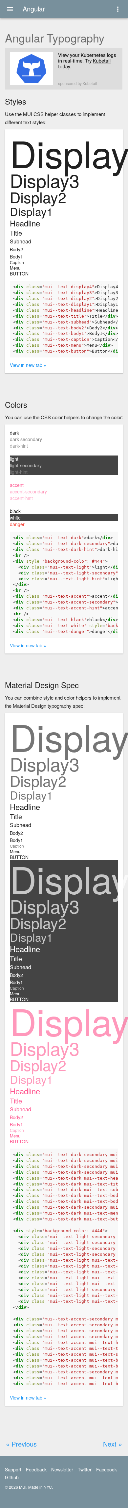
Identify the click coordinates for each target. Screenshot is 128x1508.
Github (12, 1477)
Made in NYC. (40, 1487)
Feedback (36, 1469)
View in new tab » (28, 365)
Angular (34, 8)
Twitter (85, 1469)
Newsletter (62, 1469)
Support (13, 1469)
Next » (112, 1444)
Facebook (106, 1469)
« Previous (21, 1444)
